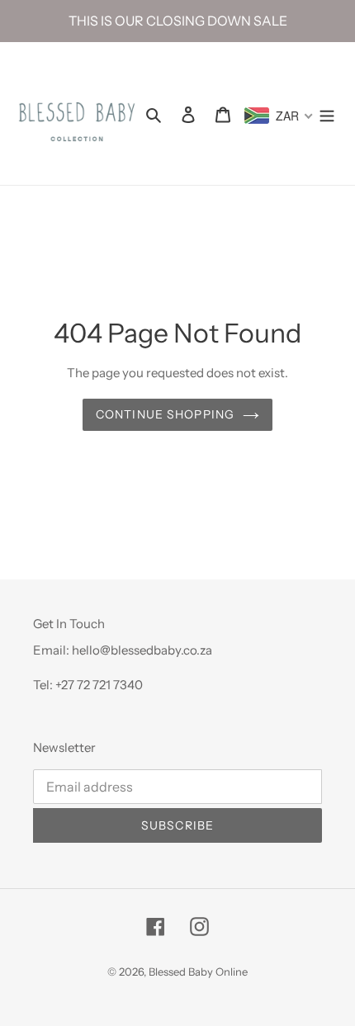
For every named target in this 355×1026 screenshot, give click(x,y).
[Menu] (327, 114)
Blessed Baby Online (198, 971)
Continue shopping (165, 414)
